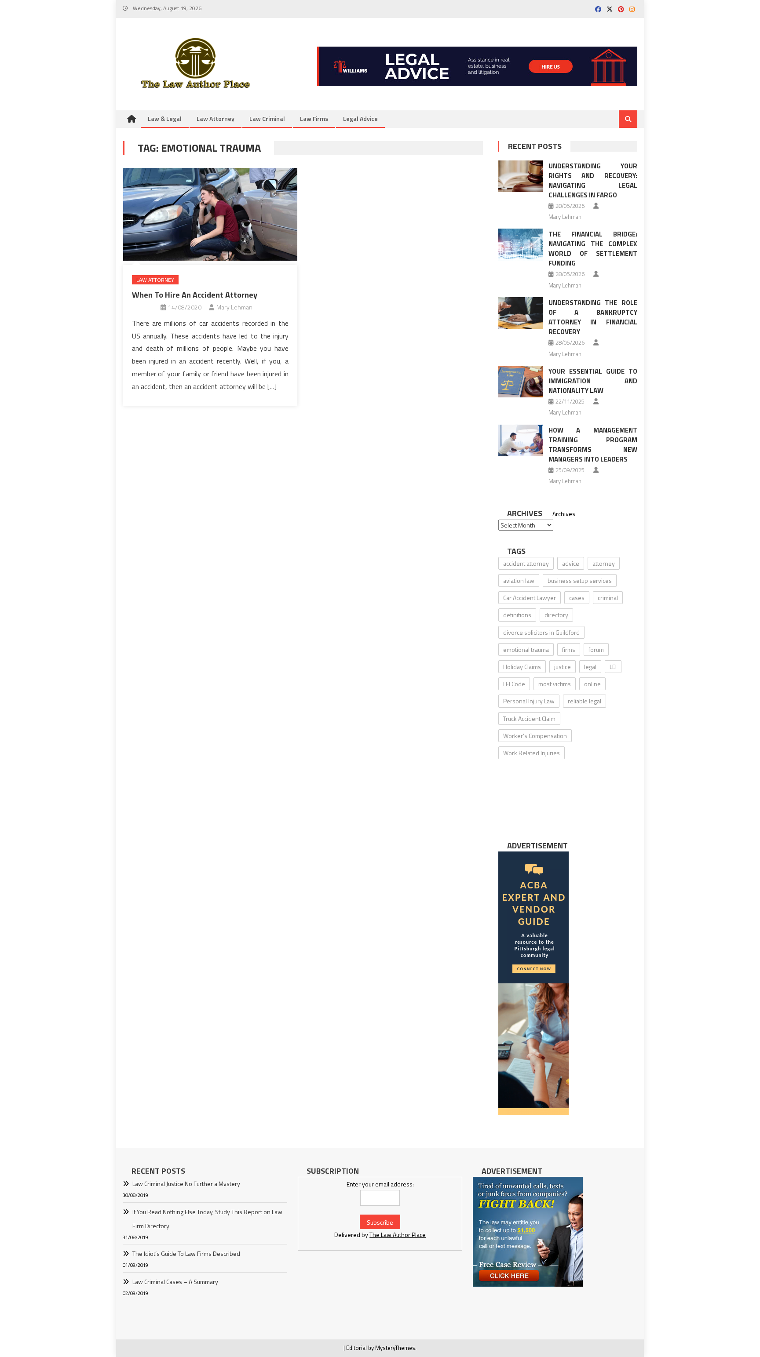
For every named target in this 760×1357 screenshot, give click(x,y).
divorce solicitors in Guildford (541, 632)
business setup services (580, 580)
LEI (613, 666)
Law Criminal (267, 118)
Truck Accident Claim (529, 718)
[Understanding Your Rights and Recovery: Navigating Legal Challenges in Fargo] (520, 176)
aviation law (518, 580)
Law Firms (314, 118)
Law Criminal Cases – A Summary (175, 1281)
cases (577, 597)
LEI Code (514, 683)
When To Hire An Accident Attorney (194, 295)
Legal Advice (360, 118)
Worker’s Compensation (535, 735)
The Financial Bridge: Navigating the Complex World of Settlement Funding (592, 248)
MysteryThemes (395, 1347)
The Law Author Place (397, 1234)
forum (596, 649)
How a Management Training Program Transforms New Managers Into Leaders (592, 444)
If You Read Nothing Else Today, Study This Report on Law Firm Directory (207, 1218)
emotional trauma (526, 649)
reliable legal (584, 701)
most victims (554, 683)
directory (556, 614)
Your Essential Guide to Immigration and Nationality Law (592, 381)
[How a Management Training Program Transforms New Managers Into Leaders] (520, 440)
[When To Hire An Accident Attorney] (210, 214)
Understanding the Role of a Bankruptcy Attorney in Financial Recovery (592, 317)
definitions (517, 614)
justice (562, 666)
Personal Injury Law (529, 701)
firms (568, 649)
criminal (608, 597)
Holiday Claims (522, 666)
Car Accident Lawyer (529, 597)
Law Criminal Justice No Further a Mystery (186, 1183)
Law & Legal (165, 118)
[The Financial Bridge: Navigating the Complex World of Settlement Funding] (520, 244)
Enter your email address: (380, 1184)
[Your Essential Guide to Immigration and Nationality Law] (520, 381)
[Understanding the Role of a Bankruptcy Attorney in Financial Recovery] (520, 313)
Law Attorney (215, 118)
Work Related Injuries (531, 752)
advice (570, 563)
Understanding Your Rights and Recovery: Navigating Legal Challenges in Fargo (592, 180)
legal (590, 666)
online (592, 683)
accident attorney (526, 563)
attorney (603, 563)
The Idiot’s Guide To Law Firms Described (186, 1253)
